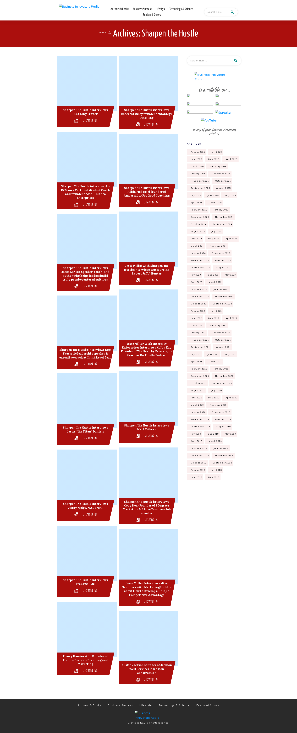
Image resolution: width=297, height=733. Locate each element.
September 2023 (200, 267)
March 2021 (215, 361)
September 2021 (200, 347)
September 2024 (222, 224)
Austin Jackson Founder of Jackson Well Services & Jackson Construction (146, 669)
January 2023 (220, 289)
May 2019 (230, 434)
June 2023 (213, 274)
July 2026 (216, 152)
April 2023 (196, 282)
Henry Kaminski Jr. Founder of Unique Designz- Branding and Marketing (85, 660)
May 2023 (230, 274)
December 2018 (200, 455)
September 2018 (222, 462)
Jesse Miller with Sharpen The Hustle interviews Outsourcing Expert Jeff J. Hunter (146, 269)
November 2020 (224, 376)
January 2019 (220, 448)
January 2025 (220, 209)
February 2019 (199, 448)
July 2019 (196, 434)
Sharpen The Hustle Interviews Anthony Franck (85, 112)
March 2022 (197, 325)
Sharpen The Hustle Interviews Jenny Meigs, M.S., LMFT (85, 505)
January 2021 (220, 368)
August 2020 (198, 390)
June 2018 (196, 477)
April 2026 (231, 159)
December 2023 (221, 253)
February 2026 (218, 166)
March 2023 (215, 282)
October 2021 (223, 340)
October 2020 (198, 383)
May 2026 (213, 159)
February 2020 (218, 405)
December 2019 (221, 412)
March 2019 (215, 441)
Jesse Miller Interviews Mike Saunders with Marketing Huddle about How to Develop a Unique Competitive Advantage (146, 589)
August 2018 (198, 470)
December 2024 (200, 217)
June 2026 (196, 159)
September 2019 (200, 426)
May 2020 (213, 397)
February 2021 (199, 368)
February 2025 (199, 209)
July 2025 (196, 195)
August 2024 (198, 231)
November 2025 (200, 181)
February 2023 (199, 289)
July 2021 (196, 354)
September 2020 (222, 383)
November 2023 (200, 260)
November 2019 (200, 419)
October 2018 (198, 462)
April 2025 (196, 202)
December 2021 (221, 332)
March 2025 (215, 202)
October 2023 (223, 260)
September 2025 (200, 188)
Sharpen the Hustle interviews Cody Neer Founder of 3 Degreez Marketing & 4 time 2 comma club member (147, 507)
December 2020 (200, 376)
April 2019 (196, 441)
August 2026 (198, 152)
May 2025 (230, 195)
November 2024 (224, 217)
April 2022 (231, 318)
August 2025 (223, 188)
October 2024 (198, 224)
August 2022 (198, 311)
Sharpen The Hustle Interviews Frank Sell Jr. (85, 582)
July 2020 (216, 390)
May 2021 (230, 354)
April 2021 (196, 361)
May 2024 (213, 238)
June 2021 (213, 354)
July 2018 (216, 470)
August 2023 (223, 267)
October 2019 (223, 419)
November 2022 (224, 296)
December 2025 (221, 173)
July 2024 (216, 231)
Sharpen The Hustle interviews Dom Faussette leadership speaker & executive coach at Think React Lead (85, 353)
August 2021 (223, 347)
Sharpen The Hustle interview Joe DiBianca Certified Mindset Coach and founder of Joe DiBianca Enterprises (85, 192)
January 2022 (198, 332)
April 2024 (231, 238)
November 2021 (200, 340)
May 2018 (213, 477)
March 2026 (197, 166)
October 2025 (223, 181)
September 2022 (222, 303)
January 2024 (198, 253)
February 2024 (218, 246)
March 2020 (197, 405)
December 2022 (200, 296)
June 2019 (213, 434)
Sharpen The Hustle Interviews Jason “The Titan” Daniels (85, 429)
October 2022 (198, 303)
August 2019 (223, 426)
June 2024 (196, 238)
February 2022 (218, 325)
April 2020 (231, 397)
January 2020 (198, 412)
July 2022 (216, 311)
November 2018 (224, 455)
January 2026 (198, 173)
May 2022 (213, 318)
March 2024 (197, 246)
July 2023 (196, 274)
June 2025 (213, 195)
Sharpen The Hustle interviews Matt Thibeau (146, 427)
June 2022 (196, 318)
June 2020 (196, 397)
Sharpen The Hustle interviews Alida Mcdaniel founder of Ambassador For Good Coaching (147, 192)
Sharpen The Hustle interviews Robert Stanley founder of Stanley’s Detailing (147, 114)
